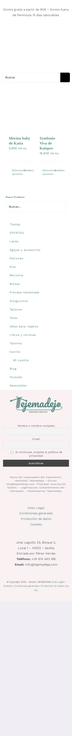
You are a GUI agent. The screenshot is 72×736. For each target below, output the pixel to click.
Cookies (36, 524)
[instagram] (24, 26)
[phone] (48, 26)
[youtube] (36, 26)
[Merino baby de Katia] (21, 116)
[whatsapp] (42, 26)
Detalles (28, 170)
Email (36, 439)
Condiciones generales (36, 513)
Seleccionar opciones (16, 172)
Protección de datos (36, 519)
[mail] (30, 26)
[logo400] (36, 41)
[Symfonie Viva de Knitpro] (51, 116)
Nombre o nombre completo (36, 425)
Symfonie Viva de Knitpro (47, 143)
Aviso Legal (36, 508)
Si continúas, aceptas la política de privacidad (38, 454)
